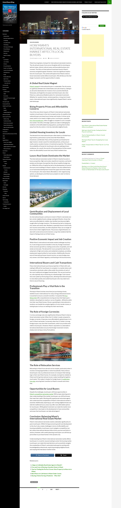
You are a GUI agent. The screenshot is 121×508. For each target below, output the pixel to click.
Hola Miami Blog (8, 2)
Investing (6, 40)
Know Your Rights (8, 142)
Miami (4, 153)
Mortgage (6, 185)
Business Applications (9, 38)
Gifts (5, 193)
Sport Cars (6, 78)
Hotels (5, 206)
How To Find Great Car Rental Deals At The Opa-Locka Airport (95, 168)
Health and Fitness (7, 106)
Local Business (7, 42)
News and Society (7, 159)
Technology (5, 199)
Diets (5, 108)
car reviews (6, 61)
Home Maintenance (8, 125)
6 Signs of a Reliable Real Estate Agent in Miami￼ (47, 465)
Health (5, 110)
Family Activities (7, 121)
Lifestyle (5, 172)
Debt (5, 93)
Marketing (6, 44)
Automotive (6, 36)
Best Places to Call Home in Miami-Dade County (46, 473)
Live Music (5, 150)
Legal (4, 138)
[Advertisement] (93, 45)
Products (6, 191)
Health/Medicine (7, 112)
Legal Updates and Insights (10, 146)
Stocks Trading (7, 55)
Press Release (7, 49)
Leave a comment (54, 58)
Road (5, 74)
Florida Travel (6, 101)
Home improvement (8, 123)
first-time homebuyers (36, 120)
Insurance (5, 131)
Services (5, 53)
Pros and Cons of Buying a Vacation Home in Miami (47, 467)
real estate (34, 482)
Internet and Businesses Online (10, 133)
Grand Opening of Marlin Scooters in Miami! (93, 159)
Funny (5, 170)
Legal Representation (8, 144)
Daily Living (6, 118)
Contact (46, 2)
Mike (45, 58)
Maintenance (7, 72)
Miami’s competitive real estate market (41, 394)
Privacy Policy (88, 2)
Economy (6, 96)
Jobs (4, 136)
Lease (5, 182)
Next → (58, 489)
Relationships (7, 174)
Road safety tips (7, 76)
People (4, 165)
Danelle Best (85, 163)
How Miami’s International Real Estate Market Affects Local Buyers (50, 50)
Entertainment (7, 167)
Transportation (7, 81)
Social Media (6, 176)
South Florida (6, 195)
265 (51, 489)
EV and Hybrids (7, 66)
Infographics (6, 129)
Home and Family (7, 116)
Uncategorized (34, 42)
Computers (6, 202)
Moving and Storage (8, 47)
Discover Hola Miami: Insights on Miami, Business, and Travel (66, 2)
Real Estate (5, 180)
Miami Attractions (8, 155)
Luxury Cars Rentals (8, 70)
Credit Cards (6, 91)
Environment (6, 87)
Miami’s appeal (34, 86)
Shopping (5, 189)
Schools (4, 187)
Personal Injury (7, 148)
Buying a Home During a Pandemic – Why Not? (46, 475)
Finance (4, 89)
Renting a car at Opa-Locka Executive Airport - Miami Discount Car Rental (94, 167)
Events (5, 161)
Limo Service (7, 83)
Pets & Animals (6, 178)
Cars (4, 57)
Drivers (5, 64)
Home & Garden (6, 114)
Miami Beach (7, 157)
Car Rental (6, 59)
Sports (4, 197)
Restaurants (6, 51)
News (5, 163)
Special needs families (8, 127)
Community (5, 85)
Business (5, 34)
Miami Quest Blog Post (100, 2)
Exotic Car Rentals (8, 68)
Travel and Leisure (7, 204)
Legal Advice (5, 140)
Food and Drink (6, 104)
